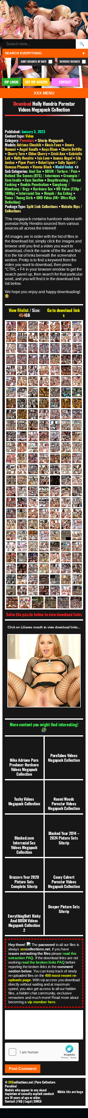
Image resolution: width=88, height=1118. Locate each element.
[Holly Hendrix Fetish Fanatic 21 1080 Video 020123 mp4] (66, 447)
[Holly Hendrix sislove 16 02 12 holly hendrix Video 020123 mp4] (33, 568)
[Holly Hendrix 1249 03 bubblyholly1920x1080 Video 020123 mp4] (44, 348)
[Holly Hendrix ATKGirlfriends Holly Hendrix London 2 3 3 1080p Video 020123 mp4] (33, 414)
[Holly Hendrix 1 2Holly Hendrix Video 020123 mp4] (11, 326)
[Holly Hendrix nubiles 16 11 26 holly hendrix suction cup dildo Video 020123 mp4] (11, 546)
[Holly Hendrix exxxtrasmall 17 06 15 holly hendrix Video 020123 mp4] (55, 447)
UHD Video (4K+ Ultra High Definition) (40, 200)
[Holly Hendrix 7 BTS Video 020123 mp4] (33, 337)
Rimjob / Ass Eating (58, 193)
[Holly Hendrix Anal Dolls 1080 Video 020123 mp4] (55, 370)
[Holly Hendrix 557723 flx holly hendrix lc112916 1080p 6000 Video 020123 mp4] (11, 370)
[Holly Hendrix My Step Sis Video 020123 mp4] (55, 535)
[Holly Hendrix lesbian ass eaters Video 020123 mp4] (77, 513)
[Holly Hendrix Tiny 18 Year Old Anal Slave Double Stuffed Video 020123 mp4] (44, 590)
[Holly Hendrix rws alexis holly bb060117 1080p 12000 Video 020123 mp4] (77, 557)
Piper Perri (27, 162)
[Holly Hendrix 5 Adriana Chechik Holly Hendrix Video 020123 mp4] (11, 337)
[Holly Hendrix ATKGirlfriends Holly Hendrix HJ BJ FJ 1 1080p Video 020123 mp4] (22, 403)
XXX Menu (44, 93)
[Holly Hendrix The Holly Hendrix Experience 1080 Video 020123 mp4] (11, 590)
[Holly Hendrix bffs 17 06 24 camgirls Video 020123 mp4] (66, 425)
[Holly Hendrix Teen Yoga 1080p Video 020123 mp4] (77, 579)
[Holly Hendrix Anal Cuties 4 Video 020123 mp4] (44, 370)
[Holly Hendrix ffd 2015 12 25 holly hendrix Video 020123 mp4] (77, 447)
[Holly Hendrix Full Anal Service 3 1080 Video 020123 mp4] (44, 458)
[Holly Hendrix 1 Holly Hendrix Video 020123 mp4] (22, 326)
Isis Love (43, 158)
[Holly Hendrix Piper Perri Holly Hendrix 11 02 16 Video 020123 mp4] (11, 557)
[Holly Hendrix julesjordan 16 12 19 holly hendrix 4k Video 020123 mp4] (44, 513)
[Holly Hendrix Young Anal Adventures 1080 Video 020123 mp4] (76, 602)
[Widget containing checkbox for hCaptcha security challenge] (42, 1052)
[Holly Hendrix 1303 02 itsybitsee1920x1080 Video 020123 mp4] (77, 348)
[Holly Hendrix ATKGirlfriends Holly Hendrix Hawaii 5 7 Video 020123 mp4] (66, 392)
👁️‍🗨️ (76, 166)
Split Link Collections (42, 206)
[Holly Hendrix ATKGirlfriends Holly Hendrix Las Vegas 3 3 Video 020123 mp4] (55, 403)
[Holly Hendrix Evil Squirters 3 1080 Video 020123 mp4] (33, 447)
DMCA (38, 1101)
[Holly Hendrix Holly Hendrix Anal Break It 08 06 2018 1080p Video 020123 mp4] (66, 469)
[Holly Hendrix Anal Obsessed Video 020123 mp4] (22, 381)
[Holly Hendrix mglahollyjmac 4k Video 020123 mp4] (77, 524)
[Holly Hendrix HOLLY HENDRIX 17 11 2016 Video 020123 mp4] (55, 469)
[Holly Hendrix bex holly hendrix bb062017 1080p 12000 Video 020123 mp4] (55, 425)
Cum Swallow (34, 180)
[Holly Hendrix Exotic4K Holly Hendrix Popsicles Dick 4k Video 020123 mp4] (44, 447)
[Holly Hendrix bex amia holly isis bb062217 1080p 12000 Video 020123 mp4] (44, 425)
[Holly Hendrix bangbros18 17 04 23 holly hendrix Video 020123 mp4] (44, 414)
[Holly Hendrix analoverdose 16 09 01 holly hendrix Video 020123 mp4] (33, 381)
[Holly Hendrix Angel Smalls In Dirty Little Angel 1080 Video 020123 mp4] (77, 381)
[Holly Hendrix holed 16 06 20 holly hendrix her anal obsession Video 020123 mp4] (22, 469)
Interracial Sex (30, 193)
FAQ (19, 1101)
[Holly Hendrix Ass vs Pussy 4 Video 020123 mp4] (11, 392)
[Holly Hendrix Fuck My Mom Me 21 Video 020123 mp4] (22, 458)
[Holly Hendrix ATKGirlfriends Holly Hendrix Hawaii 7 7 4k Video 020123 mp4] (11, 403)
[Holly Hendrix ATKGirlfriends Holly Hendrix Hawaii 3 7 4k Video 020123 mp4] (55, 392)
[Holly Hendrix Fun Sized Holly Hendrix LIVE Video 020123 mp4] (55, 458)
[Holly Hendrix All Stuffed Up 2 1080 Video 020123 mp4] (22, 370)
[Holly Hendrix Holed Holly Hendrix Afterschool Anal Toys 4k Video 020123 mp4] (33, 469)
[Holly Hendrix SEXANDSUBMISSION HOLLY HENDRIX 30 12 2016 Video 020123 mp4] (22, 568)
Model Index (64, 166)
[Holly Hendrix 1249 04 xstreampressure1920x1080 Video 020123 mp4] (55, 348)
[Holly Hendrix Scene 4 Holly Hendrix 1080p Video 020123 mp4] (11, 568)
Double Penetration (35, 184)
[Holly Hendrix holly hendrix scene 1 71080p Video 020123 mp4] (44, 502)
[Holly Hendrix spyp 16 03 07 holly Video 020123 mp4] (11, 579)
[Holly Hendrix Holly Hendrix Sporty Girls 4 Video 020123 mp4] (55, 502)
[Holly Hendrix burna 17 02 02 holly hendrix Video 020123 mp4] (11, 436)
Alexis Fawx (53, 144)
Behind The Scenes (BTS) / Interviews (33, 175)
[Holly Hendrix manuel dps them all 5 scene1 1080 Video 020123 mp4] (55, 524)
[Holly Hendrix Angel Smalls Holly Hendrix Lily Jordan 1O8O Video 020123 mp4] (66, 381)
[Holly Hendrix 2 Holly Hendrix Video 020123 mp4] (44, 326)
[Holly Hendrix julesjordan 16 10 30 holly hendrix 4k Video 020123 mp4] (33, 513)
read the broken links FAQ (43, 962)
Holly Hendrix (24, 158)
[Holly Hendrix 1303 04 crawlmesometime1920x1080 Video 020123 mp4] (22, 359)
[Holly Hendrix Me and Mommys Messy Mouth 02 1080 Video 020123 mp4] (66, 524)
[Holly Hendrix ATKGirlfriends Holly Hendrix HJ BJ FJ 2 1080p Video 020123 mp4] (33, 403)
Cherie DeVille (71, 149)
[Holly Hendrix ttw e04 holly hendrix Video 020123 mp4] (38, 602)
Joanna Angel (63, 158)
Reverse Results (70, 61)
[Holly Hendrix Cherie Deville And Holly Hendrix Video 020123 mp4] (44, 436)
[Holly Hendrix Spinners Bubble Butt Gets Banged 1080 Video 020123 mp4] (66, 568)
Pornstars (27, 140)
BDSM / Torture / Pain (61, 171)
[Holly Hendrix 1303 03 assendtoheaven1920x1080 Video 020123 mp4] (11, 359)
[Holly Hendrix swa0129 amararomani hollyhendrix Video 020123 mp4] (33, 579)
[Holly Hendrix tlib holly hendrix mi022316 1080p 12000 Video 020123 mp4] (66, 590)
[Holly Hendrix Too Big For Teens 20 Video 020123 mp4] (77, 590)
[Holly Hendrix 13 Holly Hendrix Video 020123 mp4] (66, 337)
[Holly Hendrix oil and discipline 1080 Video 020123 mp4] (33, 546)
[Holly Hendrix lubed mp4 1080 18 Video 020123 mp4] (33, 524)
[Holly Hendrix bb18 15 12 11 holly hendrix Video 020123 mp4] (55, 414)
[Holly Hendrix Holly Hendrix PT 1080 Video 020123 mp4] (22, 502)
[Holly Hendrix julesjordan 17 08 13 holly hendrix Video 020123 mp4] (66, 513)
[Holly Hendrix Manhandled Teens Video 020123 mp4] (44, 524)
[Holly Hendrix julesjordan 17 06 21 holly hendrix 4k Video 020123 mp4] (55, 513)
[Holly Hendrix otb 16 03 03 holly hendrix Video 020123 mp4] (66, 546)
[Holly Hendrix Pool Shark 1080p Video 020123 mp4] (33, 557)
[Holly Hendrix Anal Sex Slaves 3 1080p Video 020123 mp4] (55, 381)
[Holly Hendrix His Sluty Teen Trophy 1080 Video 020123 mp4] (11, 469)
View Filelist (19, 310)
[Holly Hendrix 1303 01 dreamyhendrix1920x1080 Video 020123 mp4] (66, 348)
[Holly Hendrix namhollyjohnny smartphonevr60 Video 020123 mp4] (66, 535)
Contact (10, 1101)
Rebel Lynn (46, 162)
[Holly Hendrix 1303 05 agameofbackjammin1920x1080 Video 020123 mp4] (33, 359)
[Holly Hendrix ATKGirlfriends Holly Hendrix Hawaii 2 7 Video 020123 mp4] (44, 392)
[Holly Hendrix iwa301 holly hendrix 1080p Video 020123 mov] (22, 513)
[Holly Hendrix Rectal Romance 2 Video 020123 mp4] (66, 557)
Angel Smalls (29, 149)
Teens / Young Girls (19, 197)
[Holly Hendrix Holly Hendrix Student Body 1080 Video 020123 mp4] (66, 502)
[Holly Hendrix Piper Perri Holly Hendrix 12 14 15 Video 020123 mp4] (22, 557)
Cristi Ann (58, 153)
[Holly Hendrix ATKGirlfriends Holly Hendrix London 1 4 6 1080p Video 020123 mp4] (77, 403)
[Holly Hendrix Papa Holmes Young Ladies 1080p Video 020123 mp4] (77, 546)
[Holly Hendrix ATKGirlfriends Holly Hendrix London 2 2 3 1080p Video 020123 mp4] (22, 414)
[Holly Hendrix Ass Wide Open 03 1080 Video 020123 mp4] (22, 392)
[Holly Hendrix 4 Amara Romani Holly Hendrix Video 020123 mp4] (66, 326)
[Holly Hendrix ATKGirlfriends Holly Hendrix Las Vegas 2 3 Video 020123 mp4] (44, 403)
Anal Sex (35, 171)
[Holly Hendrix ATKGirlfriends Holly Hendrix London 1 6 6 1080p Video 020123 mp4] (11, 414)
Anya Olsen (50, 149)
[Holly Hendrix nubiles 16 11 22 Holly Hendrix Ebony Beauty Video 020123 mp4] (77, 535)
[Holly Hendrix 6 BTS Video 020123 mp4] (22, 337)
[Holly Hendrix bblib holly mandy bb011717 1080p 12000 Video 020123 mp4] (11, 425)
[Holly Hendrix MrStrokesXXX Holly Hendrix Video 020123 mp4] (33, 535)
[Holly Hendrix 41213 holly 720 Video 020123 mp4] (66, 359)
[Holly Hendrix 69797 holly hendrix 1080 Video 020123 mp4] (77, 359)
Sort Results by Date (34, 61)
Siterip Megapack (51, 140)
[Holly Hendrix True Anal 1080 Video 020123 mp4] (25, 602)
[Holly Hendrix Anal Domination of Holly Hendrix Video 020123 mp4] (66, 370)
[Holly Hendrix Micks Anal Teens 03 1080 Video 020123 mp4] (11, 535)
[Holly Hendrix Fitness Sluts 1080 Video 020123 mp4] (11, 458)
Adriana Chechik (29, 144)
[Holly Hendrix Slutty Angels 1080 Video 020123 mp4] (44, 568)
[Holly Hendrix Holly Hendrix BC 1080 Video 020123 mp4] (44, 480)
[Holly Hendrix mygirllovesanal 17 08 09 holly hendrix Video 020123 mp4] (44, 535)
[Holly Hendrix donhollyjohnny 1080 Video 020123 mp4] (11, 447)
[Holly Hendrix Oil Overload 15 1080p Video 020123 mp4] (44, 546)
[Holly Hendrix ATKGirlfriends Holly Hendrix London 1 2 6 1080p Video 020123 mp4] (66, 403)
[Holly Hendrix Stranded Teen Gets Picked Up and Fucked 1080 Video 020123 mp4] (22, 579)
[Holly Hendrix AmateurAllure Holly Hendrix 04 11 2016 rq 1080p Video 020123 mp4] (33, 370)
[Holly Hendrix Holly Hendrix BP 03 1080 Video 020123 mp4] (55, 480)
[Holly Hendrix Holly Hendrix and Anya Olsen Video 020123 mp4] (11, 480)
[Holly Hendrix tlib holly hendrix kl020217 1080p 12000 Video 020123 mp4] (55, 590)
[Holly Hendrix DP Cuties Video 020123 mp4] (22, 447)
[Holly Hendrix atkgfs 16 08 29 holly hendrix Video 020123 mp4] (33, 392)
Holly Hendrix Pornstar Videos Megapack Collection (46, 106)
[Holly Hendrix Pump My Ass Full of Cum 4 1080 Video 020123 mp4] (55, 557)
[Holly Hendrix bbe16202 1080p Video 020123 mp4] (77, 414)
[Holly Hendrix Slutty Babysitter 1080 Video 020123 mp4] (55, 568)
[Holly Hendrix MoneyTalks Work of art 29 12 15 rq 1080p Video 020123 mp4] (22, 535)
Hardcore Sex (43, 188)
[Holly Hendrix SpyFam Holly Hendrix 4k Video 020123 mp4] (77, 568)
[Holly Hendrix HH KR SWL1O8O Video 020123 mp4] (77, 458)
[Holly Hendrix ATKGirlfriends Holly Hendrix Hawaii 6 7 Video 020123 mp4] (77, 392)
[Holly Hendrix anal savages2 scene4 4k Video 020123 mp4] (44, 381)
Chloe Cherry (38, 153)
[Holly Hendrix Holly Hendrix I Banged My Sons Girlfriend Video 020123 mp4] (55, 491)
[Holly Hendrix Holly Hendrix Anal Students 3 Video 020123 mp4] (77, 469)
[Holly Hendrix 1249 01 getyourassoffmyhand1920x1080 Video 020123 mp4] (22, 348)
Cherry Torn (17, 153)
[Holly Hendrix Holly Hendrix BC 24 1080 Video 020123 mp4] (33, 480)
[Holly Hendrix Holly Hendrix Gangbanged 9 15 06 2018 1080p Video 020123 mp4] (11, 491)
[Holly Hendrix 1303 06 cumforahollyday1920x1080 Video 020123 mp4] (44, 359)
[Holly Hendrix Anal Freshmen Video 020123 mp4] (77, 370)
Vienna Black (43, 166)
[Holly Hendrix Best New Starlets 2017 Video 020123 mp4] (33, 425)
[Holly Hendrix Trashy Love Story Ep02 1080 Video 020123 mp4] (12, 602)
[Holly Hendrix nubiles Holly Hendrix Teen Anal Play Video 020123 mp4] (22, 546)
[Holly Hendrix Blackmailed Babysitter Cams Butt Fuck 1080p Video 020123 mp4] (77, 425)
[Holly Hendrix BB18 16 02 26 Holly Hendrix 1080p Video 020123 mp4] (66, 414)
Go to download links (63, 313)
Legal (28, 1101)
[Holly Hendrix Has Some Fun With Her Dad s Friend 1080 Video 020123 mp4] (66, 458)
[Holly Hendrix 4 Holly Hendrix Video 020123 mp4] (77, 326)
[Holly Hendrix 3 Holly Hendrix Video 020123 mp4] (55, 326)
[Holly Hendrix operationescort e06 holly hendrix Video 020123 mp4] (55, 546)
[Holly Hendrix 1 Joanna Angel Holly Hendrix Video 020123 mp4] (33, 326)
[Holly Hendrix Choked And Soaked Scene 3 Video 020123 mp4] (55, 436)
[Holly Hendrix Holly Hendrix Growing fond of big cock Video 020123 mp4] (44, 491)
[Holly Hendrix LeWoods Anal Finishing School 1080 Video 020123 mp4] (22, 524)
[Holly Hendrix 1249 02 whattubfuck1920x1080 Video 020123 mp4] (33, 348)
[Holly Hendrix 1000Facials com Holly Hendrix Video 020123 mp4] (11, 348)
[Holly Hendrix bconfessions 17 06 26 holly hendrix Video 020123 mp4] (22, 425)
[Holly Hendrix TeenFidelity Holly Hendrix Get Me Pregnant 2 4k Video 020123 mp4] (44, 579)
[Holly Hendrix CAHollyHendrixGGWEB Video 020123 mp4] (33, 436)
